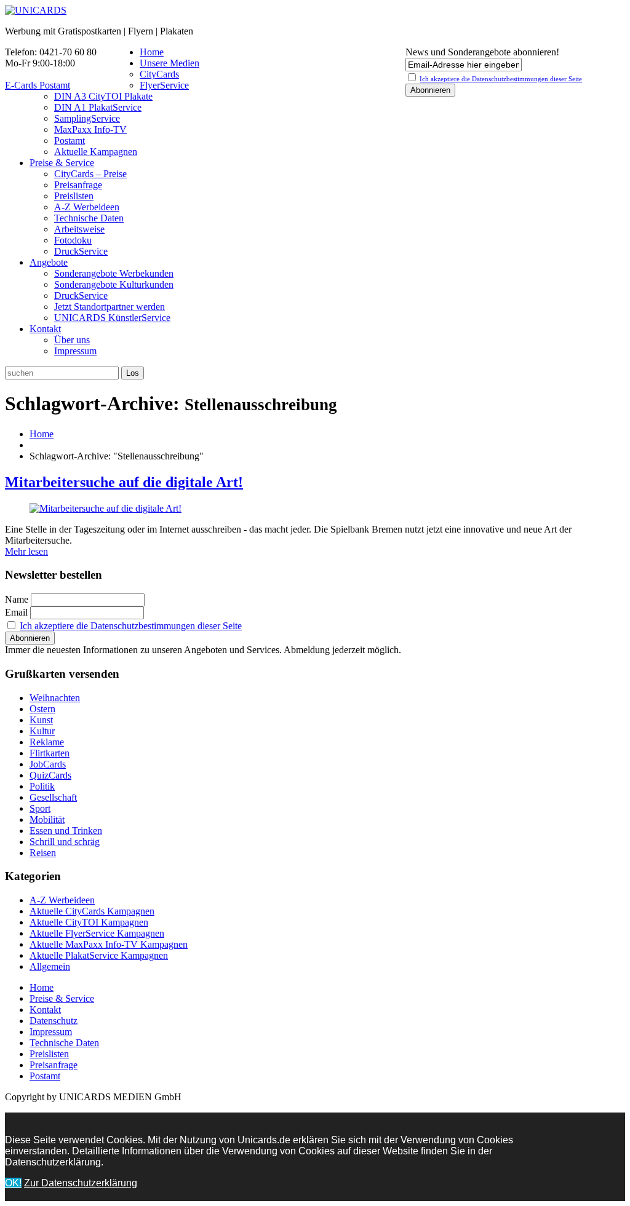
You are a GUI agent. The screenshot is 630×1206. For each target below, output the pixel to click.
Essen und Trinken (66, 830)
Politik (42, 786)
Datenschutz (54, 1020)
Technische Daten (89, 218)
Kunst (41, 720)
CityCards (159, 74)
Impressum (75, 351)
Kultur (42, 731)
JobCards (48, 764)
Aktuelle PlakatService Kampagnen (99, 955)
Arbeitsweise (79, 229)
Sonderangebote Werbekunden (113, 273)
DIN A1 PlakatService (98, 107)
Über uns (72, 340)
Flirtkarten (50, 753)
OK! (13, 1183)
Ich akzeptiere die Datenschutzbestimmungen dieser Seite (131, 626)
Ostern (42, 709)
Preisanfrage (78, 185)
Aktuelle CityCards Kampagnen (92, 911)
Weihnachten (55, 697)
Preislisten (74, 196)
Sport (40, 808)
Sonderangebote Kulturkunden (113, 284)
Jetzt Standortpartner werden (109, 306)
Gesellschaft (53, 797)
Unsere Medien (169, 63)
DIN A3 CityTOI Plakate (103, 96)
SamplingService (87, 118)
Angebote (49, 262)
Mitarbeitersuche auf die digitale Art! (124, 482)
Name (16, 599)
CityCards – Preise (90, 174)
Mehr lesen (26, 551)
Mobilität (47, 819)
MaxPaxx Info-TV (90, 129)
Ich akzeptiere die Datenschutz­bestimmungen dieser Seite (501, 78)
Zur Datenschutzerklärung (80, 1183)
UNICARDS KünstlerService (112, 317)
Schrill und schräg (65, 841)
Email (16, 612)
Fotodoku (73, 240)
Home (152, 52)
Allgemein (50, 966)
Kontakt (45, 328)
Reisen (43, 852)
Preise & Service (62, 162)
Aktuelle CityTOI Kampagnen (89, 922)
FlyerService (164, 85)
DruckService (81, 251)
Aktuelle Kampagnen (95, 151)
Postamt (69, 140)
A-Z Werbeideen (86, 207)
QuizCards (50, 775)
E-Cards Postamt (37, 85)
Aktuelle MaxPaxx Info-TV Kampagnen (109, 944)
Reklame (47, 742)
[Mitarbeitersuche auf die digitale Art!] (105, 508)
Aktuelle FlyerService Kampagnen (97, 933)
